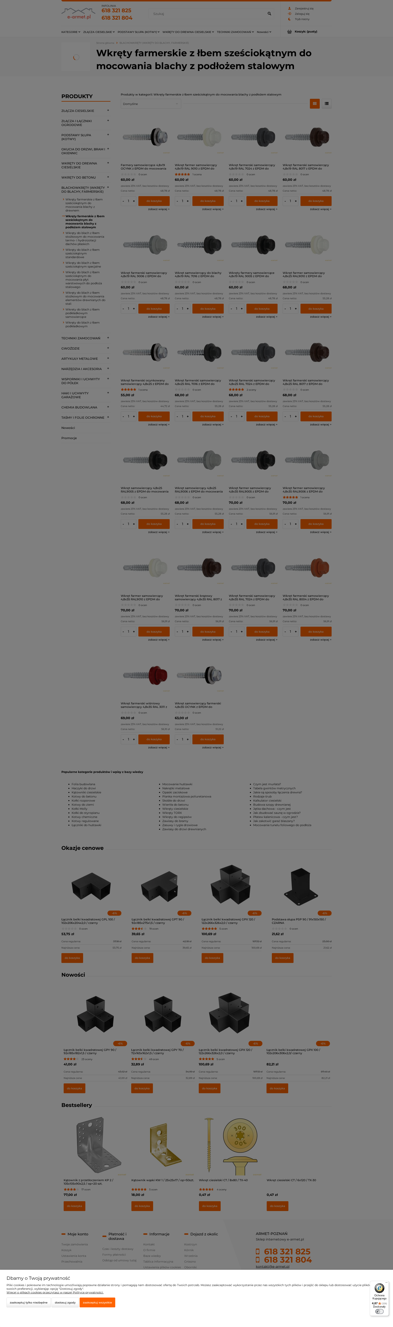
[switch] (379, 1311)
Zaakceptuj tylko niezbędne (28, 1302)
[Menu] (386, 1283)
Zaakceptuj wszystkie (97, 1302)
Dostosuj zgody (65, 1302)
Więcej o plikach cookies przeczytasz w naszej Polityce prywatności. (55, 1292)
